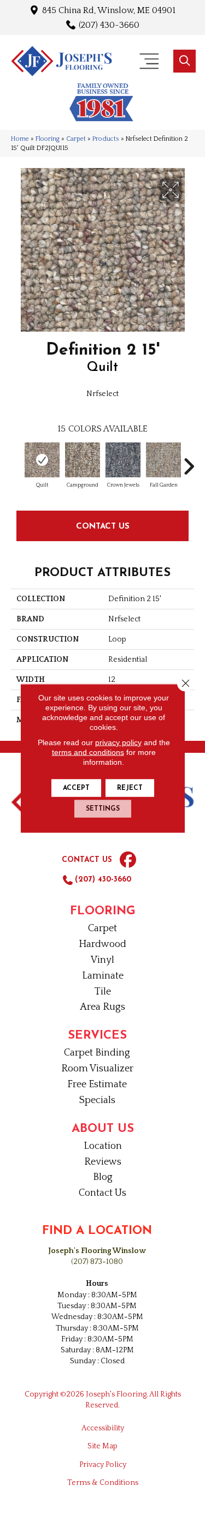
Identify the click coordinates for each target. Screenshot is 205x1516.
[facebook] (128, 860)
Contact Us (103, 525)
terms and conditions (88, 751)
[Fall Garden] (163, 460)
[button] (184, 61)
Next (188, 461)
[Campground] (82, 460)
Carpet (76, 138)
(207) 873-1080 (97, 1261)
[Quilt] (42, 460)
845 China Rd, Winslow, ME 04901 (108, 10)
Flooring (48, 138)
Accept (76, 787)
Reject (130, 787)
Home (20, 138)
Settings (103, 808)
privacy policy (118, 742)
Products (105, 138)
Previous (16, 461)
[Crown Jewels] (123, 460)
